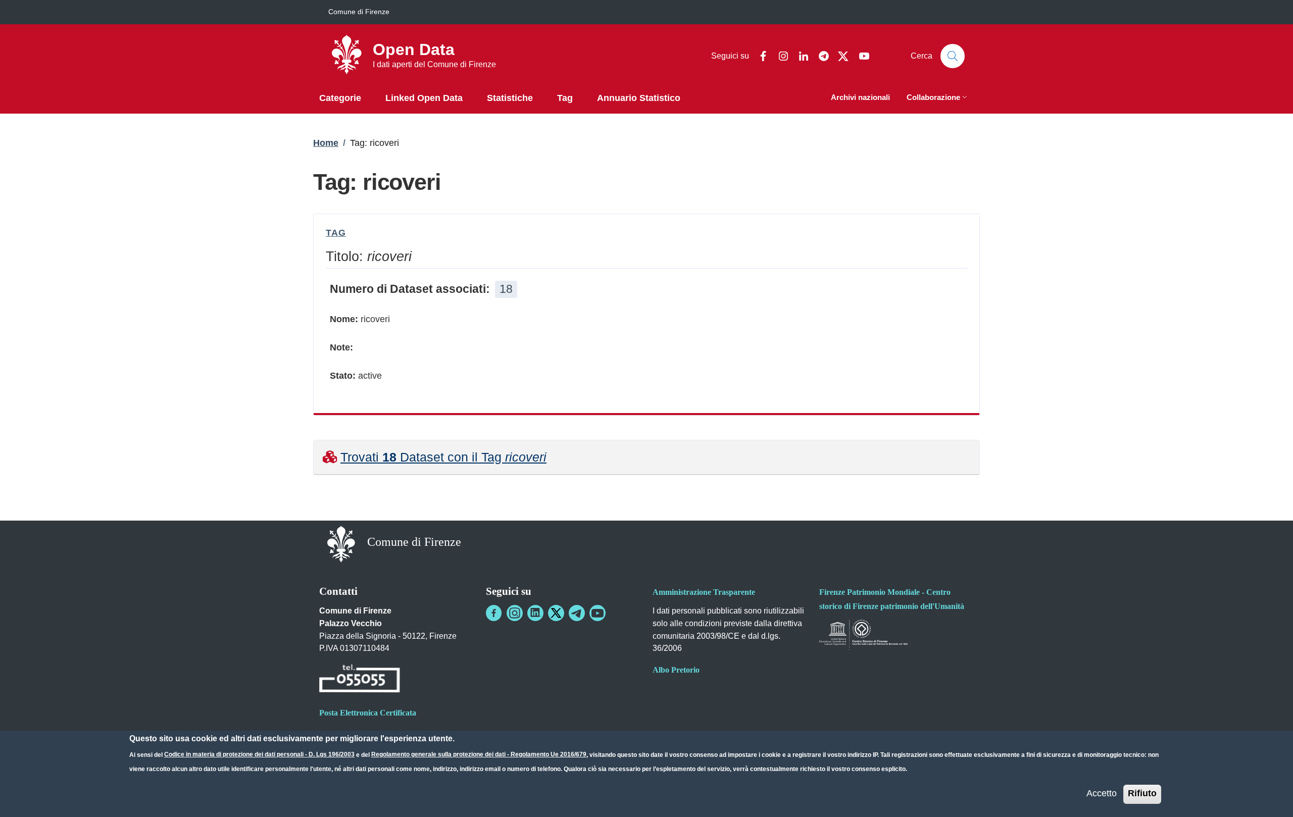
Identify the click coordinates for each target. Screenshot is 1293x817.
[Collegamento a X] (556, 613)
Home (325, 143)
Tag (336, 233)
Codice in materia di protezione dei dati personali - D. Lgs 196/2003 (259, 754)
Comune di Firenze (358, 12)
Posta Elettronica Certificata (367, 712)
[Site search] (952, 56)
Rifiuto (1142, 793)
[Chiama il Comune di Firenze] (359, 680)
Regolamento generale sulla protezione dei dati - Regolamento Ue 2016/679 (478, 754)
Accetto (1101, 793)
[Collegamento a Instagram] (515, 613)
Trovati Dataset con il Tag (443, 457)
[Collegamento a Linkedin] (535, 613)
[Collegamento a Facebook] (494, 613)
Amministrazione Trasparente (704, 592)
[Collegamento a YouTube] (597, 613)
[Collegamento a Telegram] (577, 613)
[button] (938, 98)
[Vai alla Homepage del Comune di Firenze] (341, 543)
